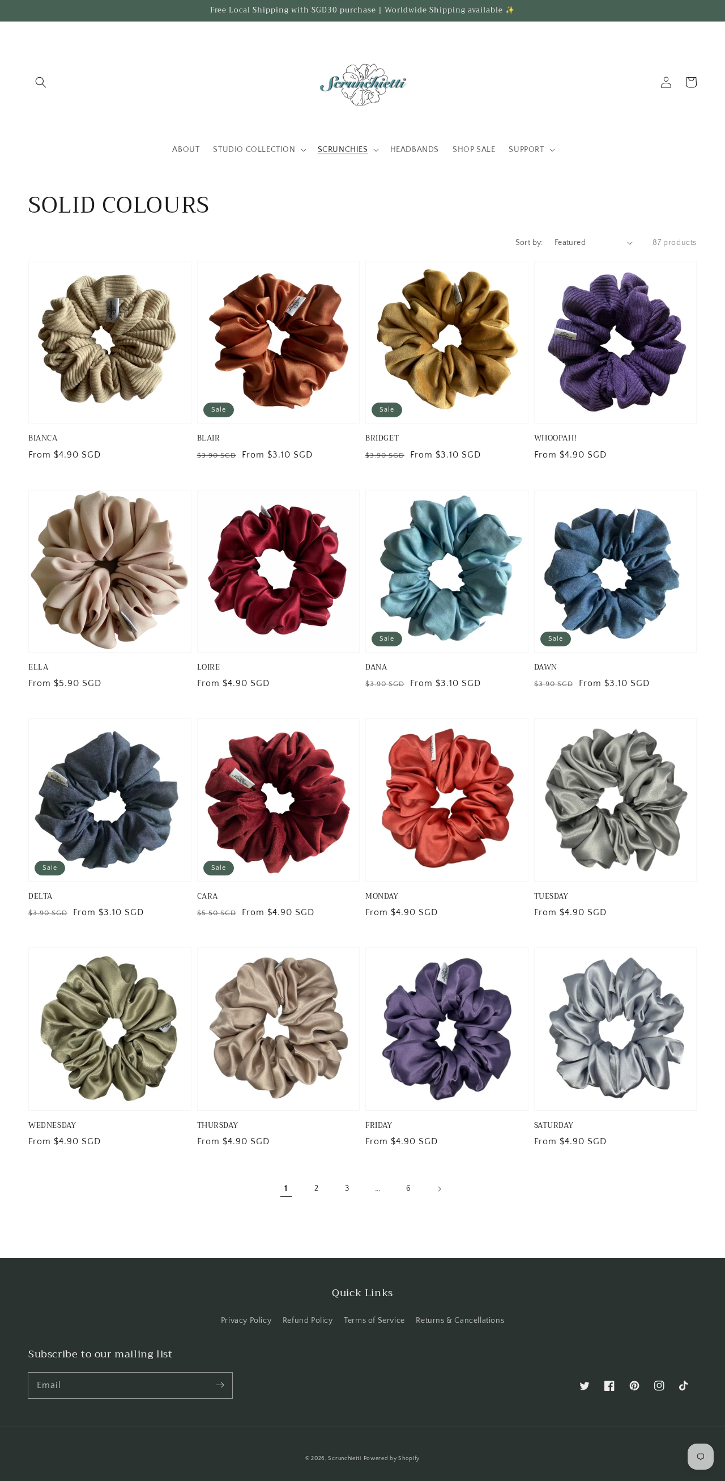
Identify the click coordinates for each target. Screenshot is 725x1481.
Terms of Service (374, 1320)
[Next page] (439, 1189)
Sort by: (529, 242)
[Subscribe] (219, 1385)
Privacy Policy (246, 1320)
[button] (40, 82)
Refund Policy (308, 1320)
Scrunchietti (344, 1458)
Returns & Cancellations (460, 1320)
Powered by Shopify (392, 1458)
